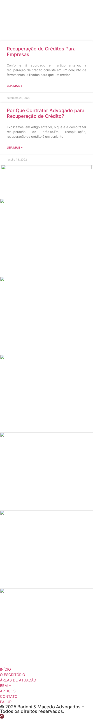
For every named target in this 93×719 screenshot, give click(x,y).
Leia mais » (15, 86)
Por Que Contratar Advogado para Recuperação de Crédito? (45, 113)
